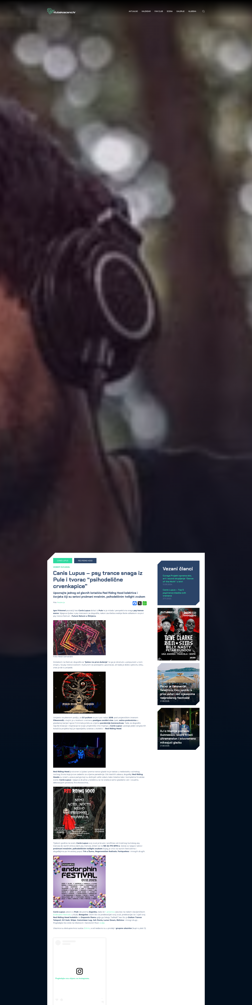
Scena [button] (170, 11)
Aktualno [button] (133, 11)
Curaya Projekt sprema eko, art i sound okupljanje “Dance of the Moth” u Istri (178, 578)
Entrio (87, 928)
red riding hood (85, 560)
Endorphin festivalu (62, 914)
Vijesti (56, 567)
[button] (203, 11)
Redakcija (61, 602)
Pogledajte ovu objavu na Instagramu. (72, 978)
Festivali (164, 681)
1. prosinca (110, 912)
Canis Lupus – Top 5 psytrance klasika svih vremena (174, 592)
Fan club (159, 11)
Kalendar (146, 11)
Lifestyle (164, 726)
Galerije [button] (181, 11)
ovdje (101, 923)
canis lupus (62, 560)
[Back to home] (61, 11)
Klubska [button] (192, 11)
